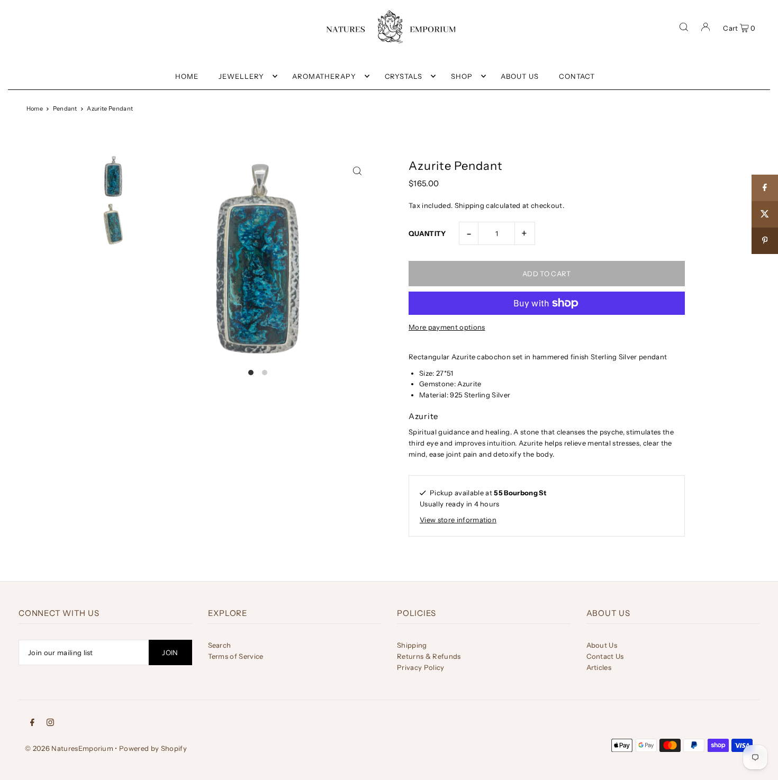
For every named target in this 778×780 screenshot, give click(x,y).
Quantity (427, 233)
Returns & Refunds (429, 656)
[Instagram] (50, 721)
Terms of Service (236, 656)
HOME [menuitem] (186, 76)
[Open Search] (684, 27)
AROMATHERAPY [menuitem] (324, 76)
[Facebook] (32, 721)
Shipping (470, 205)
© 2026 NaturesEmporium (69, 748)
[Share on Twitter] (765, 214)
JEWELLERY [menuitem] (241, 76)
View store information (458, 519)
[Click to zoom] (357, 171)
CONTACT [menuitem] (577, 76)
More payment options (447, 327)
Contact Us (605, 656)
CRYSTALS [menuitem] (404, 76)
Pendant (65, 108)
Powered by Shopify (153, 748)
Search (219, 645)
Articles (599, 667)
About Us (602, 645)
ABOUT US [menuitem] (520, 76)
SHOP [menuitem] (462, 76)
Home (34, 108)
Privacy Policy (421, 667)
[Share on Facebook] (765, 188)
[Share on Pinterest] (765, 241)
